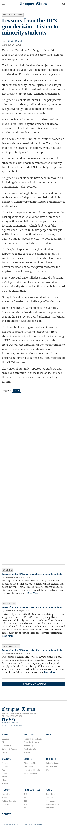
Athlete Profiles (30, 763)
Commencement (11, 646)
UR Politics (6, 746)
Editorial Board (13, 41)
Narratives (6, 794)
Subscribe (50, 808)
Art (3, 770)
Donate (6, 814)
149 (25, 794)
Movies (5, 777)
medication (9, 603)
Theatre (5, 783)
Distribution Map (53, 804)
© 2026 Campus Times (11, 824)
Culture (6, 759)
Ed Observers (51, 766)
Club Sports (29, 766)
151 (25, 801)
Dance (4, 773)
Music (4, 780)
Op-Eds (49, 770)
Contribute (50, 794)
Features (29, 735)
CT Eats (5, 766)
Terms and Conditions (32, 824)
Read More (33, 593)
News (5, 735)
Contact (49, 797)
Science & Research (10, 749)
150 (25, 797)
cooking (7, 570)
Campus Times (33, 3)
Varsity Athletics (30, 773)
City (3, 742)
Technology (29, 746)
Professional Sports (32, 770)
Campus (5, 739)
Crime (4, 752)
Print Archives (32, 790)
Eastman (5, 763)
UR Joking (6, 804)
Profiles (27, 752)
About (49, 790)
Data (49, 735)
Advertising (50, 801)
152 (25, 804)
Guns (16, 391)
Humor (6, 790)
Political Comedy (9, 801)
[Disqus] (33, 442)
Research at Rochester (33, 739)
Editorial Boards (13, 15)
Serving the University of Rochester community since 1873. (19, 715)
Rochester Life (30, 749)
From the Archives (31, 742)
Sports (28, 759)
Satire (4, 797)
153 (25, 808)
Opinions (51, 759)
